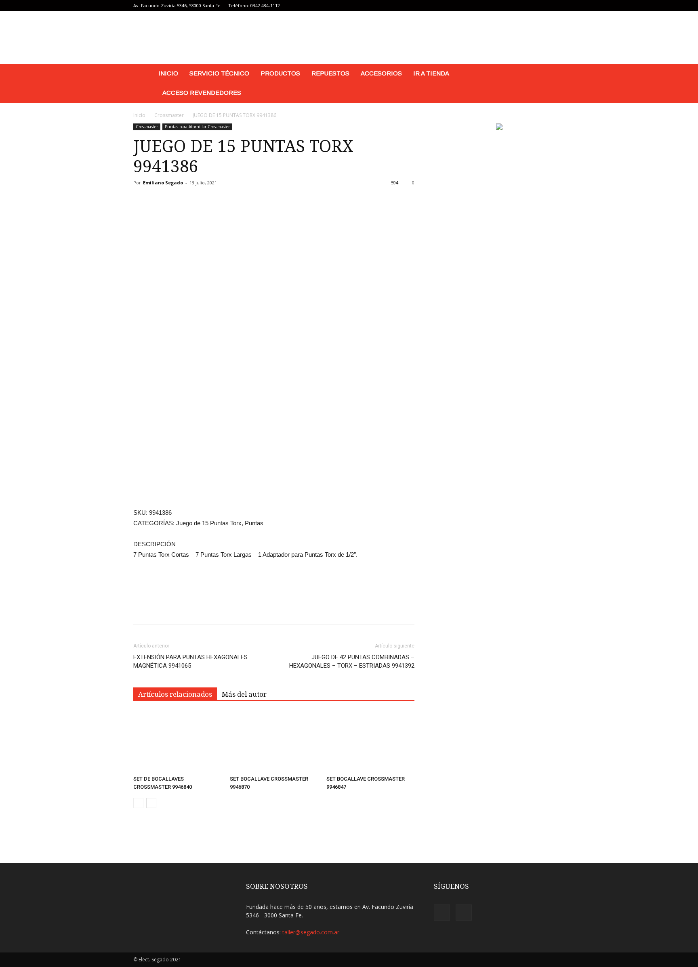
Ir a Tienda (431, 73)
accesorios (381, 73)
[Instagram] (559, 5)
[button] (555, 74)
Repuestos (330, 73)
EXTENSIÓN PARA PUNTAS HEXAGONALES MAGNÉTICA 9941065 (190, 661)
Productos (280, 73)
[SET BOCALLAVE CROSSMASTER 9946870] (274, 742)
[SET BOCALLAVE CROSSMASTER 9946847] (370, 742)
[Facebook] (545, 5)
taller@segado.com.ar (310, 932)
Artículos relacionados (175, 694)
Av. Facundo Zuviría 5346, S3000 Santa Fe (177, 5)
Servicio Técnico (219, 73)
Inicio (168, 73)
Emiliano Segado (163, 183)
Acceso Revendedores (201, 92)
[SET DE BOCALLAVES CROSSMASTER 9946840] (177, 742)
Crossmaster (169, 115)
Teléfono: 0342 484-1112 (254, 5)
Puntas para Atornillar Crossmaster (197, 126)
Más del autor (244, 694)
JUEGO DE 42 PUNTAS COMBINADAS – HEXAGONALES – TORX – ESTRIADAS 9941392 (351, 661)
